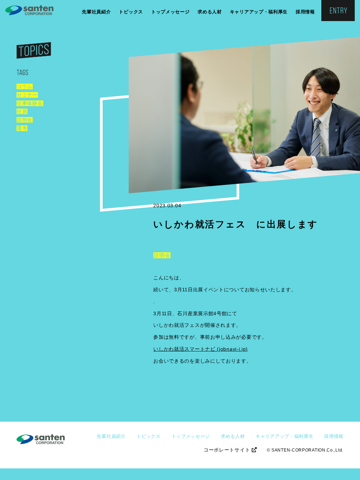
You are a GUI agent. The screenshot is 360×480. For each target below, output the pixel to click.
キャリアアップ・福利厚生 (259, 11)
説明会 (24, 120)
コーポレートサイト (228, 450)
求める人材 (210, 11)
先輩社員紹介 (96, 11)
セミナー (27, 95)
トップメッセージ (170, 11)
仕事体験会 (30, 103)
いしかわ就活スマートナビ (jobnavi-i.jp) (200, 349)
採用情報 (305, 11)
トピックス (131, 11)
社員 (22, 111)
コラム (24, 86)
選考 (22, 128)
